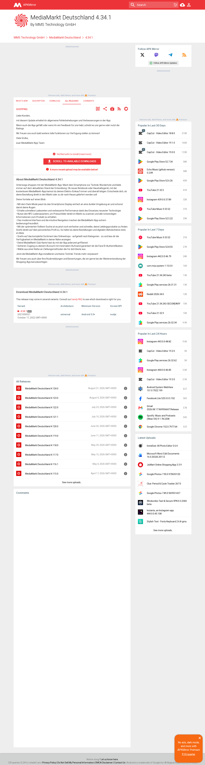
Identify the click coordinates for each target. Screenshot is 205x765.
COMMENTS (88, 101)
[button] (98, 109)
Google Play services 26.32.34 (162, 322)
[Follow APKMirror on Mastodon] (156, 56)
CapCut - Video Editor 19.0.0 (161, 152)
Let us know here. (109, 759)
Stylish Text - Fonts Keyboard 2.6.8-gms (167, 521)
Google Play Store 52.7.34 (160, 161)
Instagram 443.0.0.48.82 (159, 341)
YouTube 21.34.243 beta (159, 275)
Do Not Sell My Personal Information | (76, 762)
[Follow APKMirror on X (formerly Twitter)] (142, 56)
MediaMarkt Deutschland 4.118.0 (41, 445)
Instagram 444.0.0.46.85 (159, 370)
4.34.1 (23, 311)
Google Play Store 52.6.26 (160, 180)
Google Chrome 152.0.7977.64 (162, 426)
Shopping (22, 109)
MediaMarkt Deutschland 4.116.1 (41, 464)
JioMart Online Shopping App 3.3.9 (164, 464)
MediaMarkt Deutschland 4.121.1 (41, 417)
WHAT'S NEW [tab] (22, 101)
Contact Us (119, 762)
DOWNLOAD (54, 101)
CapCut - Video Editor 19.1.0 (161, 142)
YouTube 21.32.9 (155, 313)
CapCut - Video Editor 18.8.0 (161, 133)
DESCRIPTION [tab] (38, 101)
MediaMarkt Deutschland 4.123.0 (41, 398)
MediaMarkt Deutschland (65, 37)
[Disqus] (72, 621)
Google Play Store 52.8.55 (160, 247)
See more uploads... (72, 482)
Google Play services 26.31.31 (162, 284)
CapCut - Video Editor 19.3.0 (161, 379)
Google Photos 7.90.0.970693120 (163, 474)
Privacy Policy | (49, 762)
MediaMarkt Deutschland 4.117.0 (41, 454)
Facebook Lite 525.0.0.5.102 (161, 398)
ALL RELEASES (71, 101)
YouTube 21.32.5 (155, 190)
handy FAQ (76, 299)
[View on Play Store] (112, 109)
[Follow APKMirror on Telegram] (170, 56)
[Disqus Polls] (72, 537)
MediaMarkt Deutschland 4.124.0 (41, 388)
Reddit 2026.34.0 (155, 294)
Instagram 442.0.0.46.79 (159, 256)
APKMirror (29, 4)
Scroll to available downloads (74, 161)
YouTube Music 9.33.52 (158, 209)
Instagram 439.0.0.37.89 (159, 199)
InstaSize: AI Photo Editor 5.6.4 (162, 445)
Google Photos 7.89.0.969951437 (163, 493)
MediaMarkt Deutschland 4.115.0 (41, 473)
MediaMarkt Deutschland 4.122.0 (41, 407)
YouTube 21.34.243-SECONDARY (163, 303)
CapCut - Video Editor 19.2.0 (161, 351)
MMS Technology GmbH (55, 24)
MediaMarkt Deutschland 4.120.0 (41, 426)
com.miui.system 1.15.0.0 (159, 266)
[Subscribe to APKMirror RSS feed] (184, 56)
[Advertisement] (72, 70)
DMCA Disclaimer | (104, 762)
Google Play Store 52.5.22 (160, 218)
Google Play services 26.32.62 (162, 360)
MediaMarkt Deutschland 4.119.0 (41, 436)
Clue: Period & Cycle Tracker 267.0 (164, 483)
